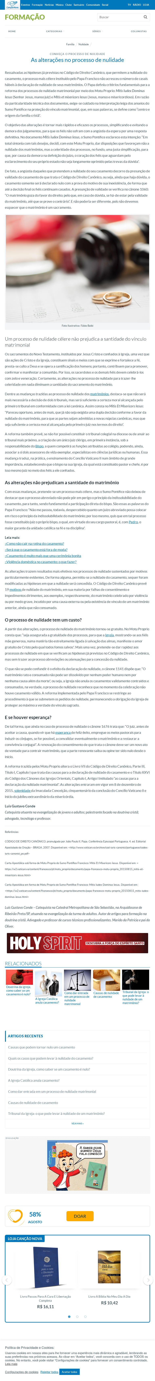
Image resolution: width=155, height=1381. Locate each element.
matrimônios (99, 394)
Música (59, 4)
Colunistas (139, 31)
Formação (37, 4)
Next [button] (148, 1280)
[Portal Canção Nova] (12, 5)
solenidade (22, 790)
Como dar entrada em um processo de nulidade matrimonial (52, 1091)
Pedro (133, 522)
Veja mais (77, 1123)
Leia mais (11, 1364)
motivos (15, 589)
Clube (68, 4)
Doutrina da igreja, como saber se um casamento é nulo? (49, 1069)
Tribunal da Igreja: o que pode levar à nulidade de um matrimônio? (56, 1113)
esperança (63, 732)
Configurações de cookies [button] (21, 1372)
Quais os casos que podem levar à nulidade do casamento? (50, 1058)
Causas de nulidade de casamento (33, 1103)
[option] (46, 1280)
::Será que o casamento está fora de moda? (36, 550)
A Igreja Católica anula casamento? (34, 1080)
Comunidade (93, 4)
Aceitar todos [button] (69, 1372)
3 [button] (86, 1317)
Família (70, 44)
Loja (146, 4)
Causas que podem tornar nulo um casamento (41, 1047)
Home (12, 31)
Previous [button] (7, 1280)
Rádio (137, 4)
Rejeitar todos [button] (49, 1372)
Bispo (39, 446)
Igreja (109, 635)
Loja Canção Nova (25, 1239)
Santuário (79, 4)
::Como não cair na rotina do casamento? (34, 543)
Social (105, 4)
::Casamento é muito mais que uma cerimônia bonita (43, 556)
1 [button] (69, 1317)
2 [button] (77, 1317)
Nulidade (84, 44)
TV (129, 4)
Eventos (25, 4)
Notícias (49, 4)
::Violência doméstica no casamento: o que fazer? (40, 562)
